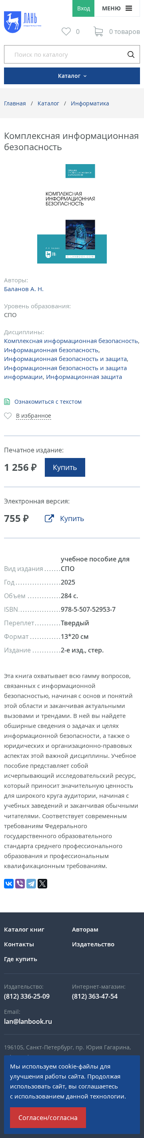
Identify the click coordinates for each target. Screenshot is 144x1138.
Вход (83, 8)
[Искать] (131, 54)
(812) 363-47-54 (95, 996)
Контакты (19, 944)
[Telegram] (31, 883)
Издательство (93, 944)
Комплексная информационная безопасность (71, 341)
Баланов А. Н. (24, 289)
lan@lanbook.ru (28, 1021)
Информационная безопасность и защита (65, 359)
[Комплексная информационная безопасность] (72, 214)
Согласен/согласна (48, 1117)
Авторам (85, 929)
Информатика (90, 103)
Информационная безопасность (51, 350)
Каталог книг (24, 929)
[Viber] (20, 883)
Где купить (20, 959)
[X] (42, 883)
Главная (15, 103)
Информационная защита (84, 377)
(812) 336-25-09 (27, 996)
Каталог (48, 103)
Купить (65, 467)
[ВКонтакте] (9, 883)
